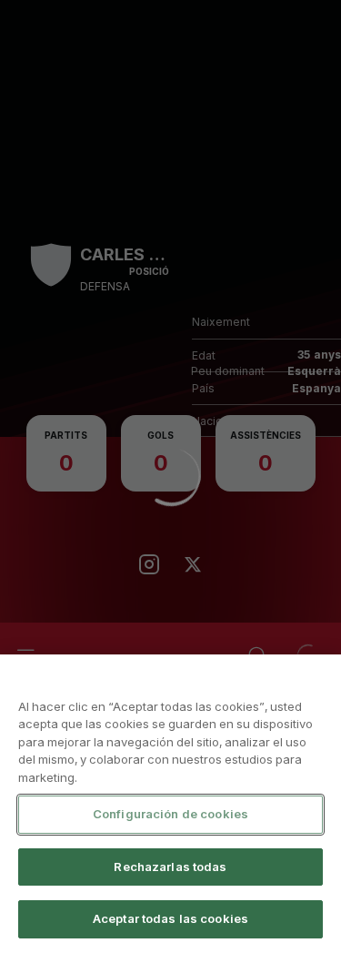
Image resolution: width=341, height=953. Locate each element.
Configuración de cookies (170, 813)
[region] (170, 803)
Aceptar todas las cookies (170, 918)
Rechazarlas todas (170, 866)
